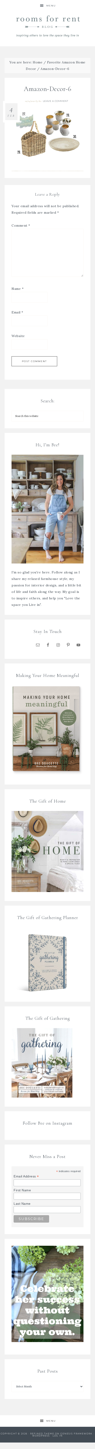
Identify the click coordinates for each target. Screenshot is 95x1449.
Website (18, 336)
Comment (21, 225)
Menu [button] (51, 5)
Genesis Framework (76, 1433)
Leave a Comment (55, 101)
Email (17, 312)
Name (18, 289)
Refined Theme (42, 1433)
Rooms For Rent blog (47, 26)
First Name (22, 1190)
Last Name (22, 1203)
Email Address (26, 1176)
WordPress (41, 1435)
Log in (58, 1435)
